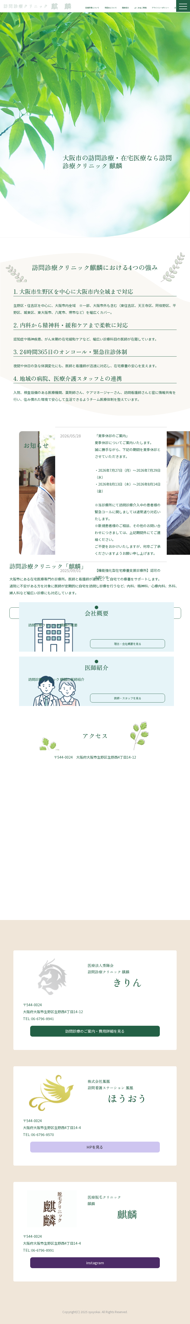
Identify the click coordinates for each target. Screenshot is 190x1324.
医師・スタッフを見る (127, 698)
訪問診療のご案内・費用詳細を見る (95, 1031)
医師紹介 (125, 7)
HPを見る (95, 1147)
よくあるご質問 (140, 7)
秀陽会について (111, 7)
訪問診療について (92, 7)
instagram (95, 1262)
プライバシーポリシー (160, 7)
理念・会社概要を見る (127, 644)
